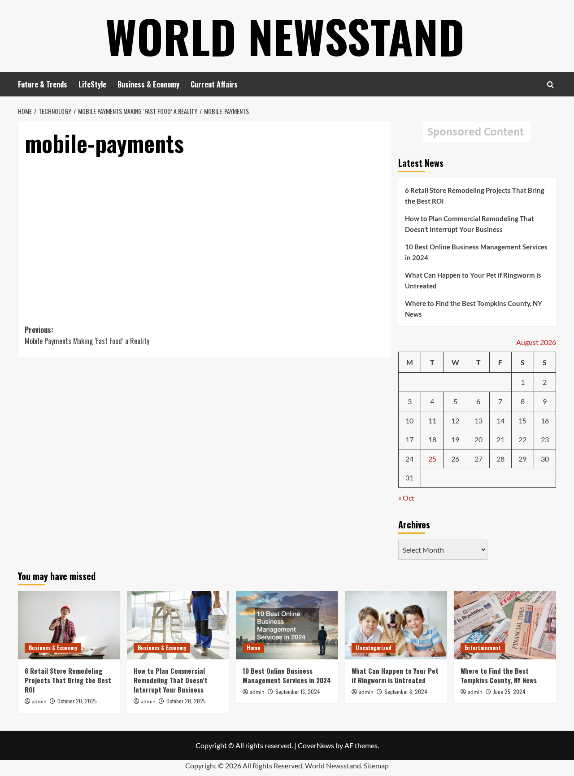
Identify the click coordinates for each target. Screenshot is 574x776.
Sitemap (376, 765)
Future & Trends (42, 84)
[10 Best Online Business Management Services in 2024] (287, 625)
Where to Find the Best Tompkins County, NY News (473, 308)
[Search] (550, 84)
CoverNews (316, 745)
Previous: (87, 335)
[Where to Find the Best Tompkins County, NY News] (505, 625)
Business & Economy (148, 84)
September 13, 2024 (297, 691)
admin (39, 702)
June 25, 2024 (509, 691)
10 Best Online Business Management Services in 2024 (476, 252)
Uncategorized (373, 647)
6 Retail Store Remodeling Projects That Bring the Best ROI (474, 195)
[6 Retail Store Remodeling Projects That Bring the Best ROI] (69, 625)
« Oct (406, 497)
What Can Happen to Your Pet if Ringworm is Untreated (473, 280)
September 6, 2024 (405, 691)
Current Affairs (214, 84)
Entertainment (483, 647)
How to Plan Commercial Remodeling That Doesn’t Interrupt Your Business (469, 223)
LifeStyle (92, 84)
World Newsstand (285, 36)
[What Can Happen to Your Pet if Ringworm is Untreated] (396, 625)
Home (253, 647)
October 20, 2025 (77, 701)
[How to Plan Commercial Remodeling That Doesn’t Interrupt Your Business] (178, 625)
